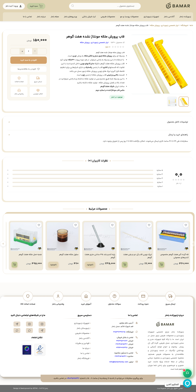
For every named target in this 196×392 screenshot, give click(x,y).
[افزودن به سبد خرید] (161, 264)
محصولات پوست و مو (129, 16)
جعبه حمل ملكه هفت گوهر (30, 254)
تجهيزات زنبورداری (151, 16)
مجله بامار (55, 16)
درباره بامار (41, 16)
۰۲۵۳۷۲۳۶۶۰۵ (119, 332)
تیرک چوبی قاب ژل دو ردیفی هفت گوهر (137, 256)
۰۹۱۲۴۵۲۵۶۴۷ (121, 356)
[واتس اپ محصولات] (16, 330)
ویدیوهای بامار (70, 16)
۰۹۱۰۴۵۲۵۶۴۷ (121, 344)
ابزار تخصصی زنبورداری (170, 25)
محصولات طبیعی (108, 16)
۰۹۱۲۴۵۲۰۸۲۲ (121, 340)
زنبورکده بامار (185, 16)
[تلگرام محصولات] (42, 330)
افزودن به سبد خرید (28, 60)
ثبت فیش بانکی (89, 16)
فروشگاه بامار (84, 358)
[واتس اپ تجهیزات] (29, 330)
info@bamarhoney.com (118, 361)
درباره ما (87, 348)
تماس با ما (27, 16)
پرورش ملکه (155, 25)
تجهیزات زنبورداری (82, 323)
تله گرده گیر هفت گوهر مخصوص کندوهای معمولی (174, 256)
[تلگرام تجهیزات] (16, 324)
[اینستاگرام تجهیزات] (42, 324)
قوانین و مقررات (83, 343)
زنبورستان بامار (84, 328)
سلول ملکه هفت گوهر (68, 254)
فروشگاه (184, 25)
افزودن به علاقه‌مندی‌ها (27, 69)
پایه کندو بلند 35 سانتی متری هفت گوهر (100, 256)
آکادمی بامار (169, 16)
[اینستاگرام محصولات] (29, 324)
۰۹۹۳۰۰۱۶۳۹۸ (121, 347)
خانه (191, 25)
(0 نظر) (107, 47)
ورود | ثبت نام (12, 6)
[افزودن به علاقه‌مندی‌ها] (185, 225)
